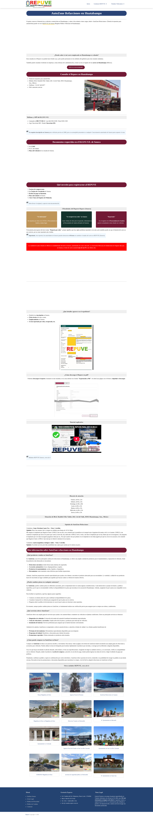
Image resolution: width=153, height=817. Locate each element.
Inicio (88, 4)
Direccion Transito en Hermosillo (76, 721)
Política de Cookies (32, 804)
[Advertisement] (76, 38)
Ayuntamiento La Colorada (44, 743)
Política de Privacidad (33, 801)
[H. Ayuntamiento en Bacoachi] (109, 716)
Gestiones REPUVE (99, 4)
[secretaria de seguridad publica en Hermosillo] (76, 771)
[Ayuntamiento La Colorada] (44, 740)
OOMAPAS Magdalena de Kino (44, 774)
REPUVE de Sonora (48, 23)
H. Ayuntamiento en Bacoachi (108, 720)
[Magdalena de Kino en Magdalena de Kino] (44, 717)
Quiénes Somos (31, 796)
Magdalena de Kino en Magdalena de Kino (44, 721)
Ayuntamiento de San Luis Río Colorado (109, 748)
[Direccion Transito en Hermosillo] (76, 717)
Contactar (29, 806)
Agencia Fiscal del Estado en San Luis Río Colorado (76, 748)
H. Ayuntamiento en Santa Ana (108, 775)
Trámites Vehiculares (117, 4)
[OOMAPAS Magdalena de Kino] (44, 771)
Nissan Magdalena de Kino (44, 695)
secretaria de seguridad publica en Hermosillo (76, 774)
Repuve (27, 814)
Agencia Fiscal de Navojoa (76, 695)
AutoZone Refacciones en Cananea (108, 695)
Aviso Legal (30, 799)
